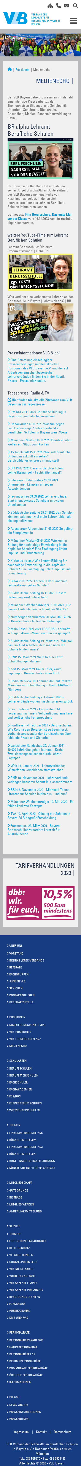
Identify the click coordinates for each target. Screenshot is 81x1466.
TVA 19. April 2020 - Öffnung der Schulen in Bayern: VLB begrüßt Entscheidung (39, 816)
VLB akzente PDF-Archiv (26, 1290)
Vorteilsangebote (22, 1276)
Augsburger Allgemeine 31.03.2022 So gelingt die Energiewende (40, 531)
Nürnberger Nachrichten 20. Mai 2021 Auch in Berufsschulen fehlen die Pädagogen (39, 619)
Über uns (16, 946)
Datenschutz (62, 1432)
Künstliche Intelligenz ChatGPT (32, 1168)
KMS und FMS (18, 1318)
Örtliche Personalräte (26, 1375)
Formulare (17, 1304)
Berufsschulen (20, 1068)
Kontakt (41, 1432)
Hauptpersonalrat (23, 1347)
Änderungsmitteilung (25, 1211)
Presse (14, 1397)
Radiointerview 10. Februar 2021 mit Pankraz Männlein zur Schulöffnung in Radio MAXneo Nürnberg (40, 685)
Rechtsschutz (19, 1248)
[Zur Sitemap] (48, 6)
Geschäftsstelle (21, 1002)
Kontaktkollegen (22, 995)
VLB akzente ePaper (23, 1283)
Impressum (21, 1432)
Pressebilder (19, 1419)
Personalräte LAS (22, 1354)
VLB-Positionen (20, 1032)
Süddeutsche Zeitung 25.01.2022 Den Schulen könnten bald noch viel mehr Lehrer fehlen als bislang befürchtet (40, 517)
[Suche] (74, 6)
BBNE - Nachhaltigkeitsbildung (32, 1161)
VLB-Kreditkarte (21, 1269)
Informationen (20, 1382)
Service (14, 1226)
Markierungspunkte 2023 (27, 1025)
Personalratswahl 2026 (26, 1340)
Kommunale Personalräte (28, 1368)
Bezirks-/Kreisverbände (26, 960)
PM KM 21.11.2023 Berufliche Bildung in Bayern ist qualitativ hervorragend (37, 414)
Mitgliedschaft (20, 1183)
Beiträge (15, 1197)
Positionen (23, 70)
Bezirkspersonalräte (25, 1361)
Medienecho (18, 1046)
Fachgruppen (19, 974)
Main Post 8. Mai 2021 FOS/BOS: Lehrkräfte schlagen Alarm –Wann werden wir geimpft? (39, 631)
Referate (15, 967)
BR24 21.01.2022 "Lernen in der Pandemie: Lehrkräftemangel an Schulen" (38, 583)
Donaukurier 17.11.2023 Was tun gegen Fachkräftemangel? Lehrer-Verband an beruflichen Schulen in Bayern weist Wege (37, 428)
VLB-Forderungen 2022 (25, 1039)
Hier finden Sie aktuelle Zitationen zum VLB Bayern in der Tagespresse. (40, 402)
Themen (14, 1125)
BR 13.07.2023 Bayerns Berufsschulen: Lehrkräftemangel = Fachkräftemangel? (36, 470)
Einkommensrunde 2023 (26, 1147)
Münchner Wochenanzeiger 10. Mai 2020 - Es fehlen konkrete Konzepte (40, 804)
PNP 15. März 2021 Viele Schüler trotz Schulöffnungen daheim (35, 659)
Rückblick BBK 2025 (22, 1140)
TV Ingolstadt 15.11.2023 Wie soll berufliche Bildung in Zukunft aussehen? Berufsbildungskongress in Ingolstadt (39, 456)
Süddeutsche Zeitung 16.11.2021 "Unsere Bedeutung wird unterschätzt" (37, 595)
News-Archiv (18, 1405)
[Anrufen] (57, 6)
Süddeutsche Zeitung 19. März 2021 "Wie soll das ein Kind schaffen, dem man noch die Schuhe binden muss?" (40, 645)
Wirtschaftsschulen (24, 1110)
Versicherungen (21, 1255)
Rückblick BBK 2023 (22, 1154)
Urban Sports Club (23, 1262)
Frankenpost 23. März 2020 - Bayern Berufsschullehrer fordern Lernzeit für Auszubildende (34, 830)
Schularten (18, 1061)
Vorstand (16, 953)
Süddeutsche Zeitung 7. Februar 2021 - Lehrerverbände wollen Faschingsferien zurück (40, 699)
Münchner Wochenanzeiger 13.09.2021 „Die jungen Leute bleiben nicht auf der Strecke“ (39, 607)
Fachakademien (20, 1089)
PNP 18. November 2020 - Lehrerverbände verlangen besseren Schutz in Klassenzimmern (40, 780)
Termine (15, 1234)
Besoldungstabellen (24, 1297)
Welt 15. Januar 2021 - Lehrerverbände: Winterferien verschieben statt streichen (36, 768)
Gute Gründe (18, 1190)
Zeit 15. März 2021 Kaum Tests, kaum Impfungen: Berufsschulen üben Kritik (34, 671)
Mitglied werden (21, 1204)
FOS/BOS (15, 1096)
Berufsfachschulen (23, 1075)
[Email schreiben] (65, 6)
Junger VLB (17, 981)
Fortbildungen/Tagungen (27, 1241)
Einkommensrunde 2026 (26, 1133)
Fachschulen (18, 1082)
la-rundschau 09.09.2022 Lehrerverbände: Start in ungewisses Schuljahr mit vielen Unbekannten (37, 501)
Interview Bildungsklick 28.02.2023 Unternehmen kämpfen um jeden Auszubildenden (33, 485)
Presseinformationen (25, 1412)
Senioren (15, 988)
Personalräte (19, 1332)
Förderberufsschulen (25, 1103)
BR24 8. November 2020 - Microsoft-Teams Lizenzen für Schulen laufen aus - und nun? (38, 792)
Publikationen (19, 1311)
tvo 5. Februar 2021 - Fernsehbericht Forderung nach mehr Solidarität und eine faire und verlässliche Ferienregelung (40, 713)
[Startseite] (10, 70)
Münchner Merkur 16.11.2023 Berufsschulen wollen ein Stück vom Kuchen (39, 442)
